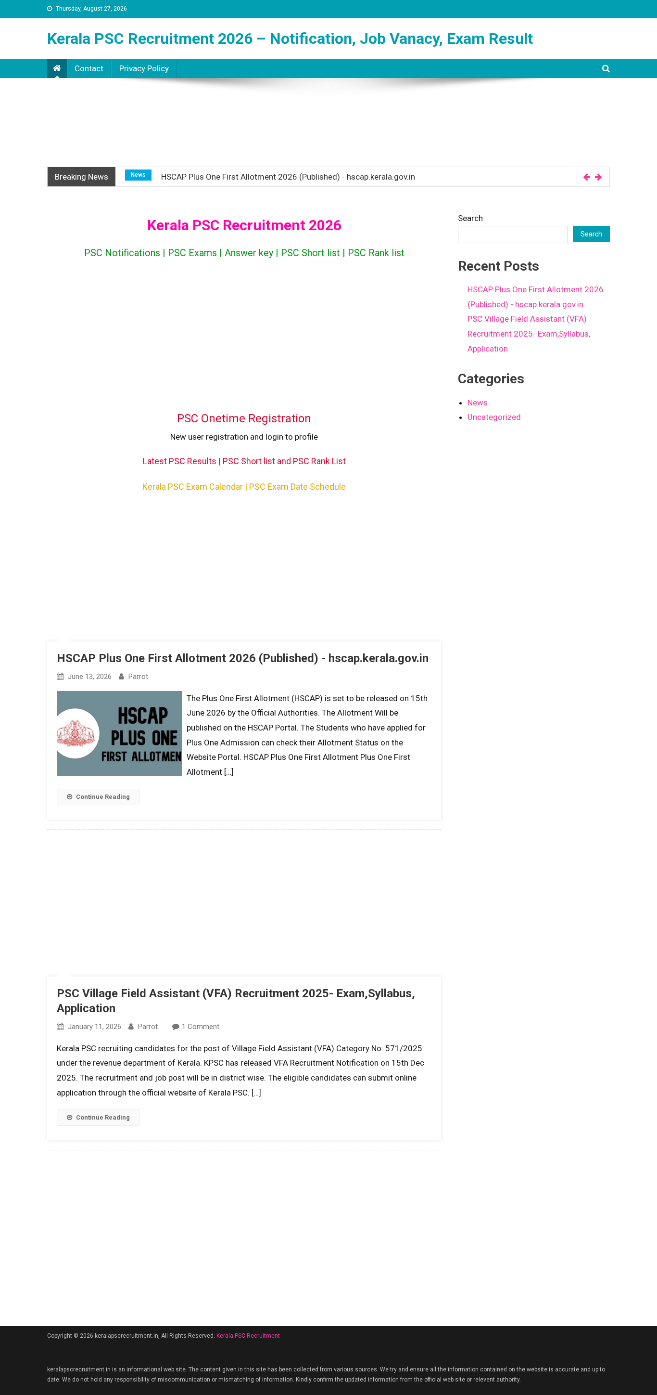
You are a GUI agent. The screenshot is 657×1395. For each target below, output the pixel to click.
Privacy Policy (144, 68)
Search (470, 218)
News (138, 174)
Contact (89, 68)
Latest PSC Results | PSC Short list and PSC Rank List (244, 461)
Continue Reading (103, 796)
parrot (138, 676)
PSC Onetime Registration (244, 418)
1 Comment (200, 1026)
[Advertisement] (328, 112)
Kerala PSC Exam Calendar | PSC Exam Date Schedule (244, 487)
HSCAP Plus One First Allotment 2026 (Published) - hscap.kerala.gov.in (288, 177)
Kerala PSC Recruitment (248, 1335)
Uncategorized (494, 417)
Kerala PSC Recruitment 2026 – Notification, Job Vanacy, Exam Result (290, 38)
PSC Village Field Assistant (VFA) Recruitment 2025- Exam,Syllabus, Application (528, 333)
